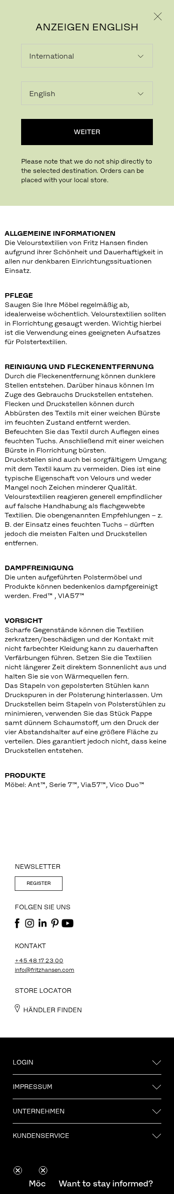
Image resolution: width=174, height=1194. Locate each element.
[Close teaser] (18, 1170)
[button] (106, 1183)
